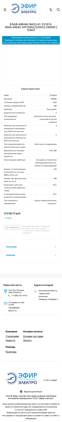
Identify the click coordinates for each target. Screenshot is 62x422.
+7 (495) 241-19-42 (19, 295)
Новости (10, 340)
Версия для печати (33, 391)
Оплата (27, 340)
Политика (11, 352)
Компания (11, 331)
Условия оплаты (33, 331)
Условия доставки (33, 336)
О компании (12, 336)
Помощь (10, 347)
